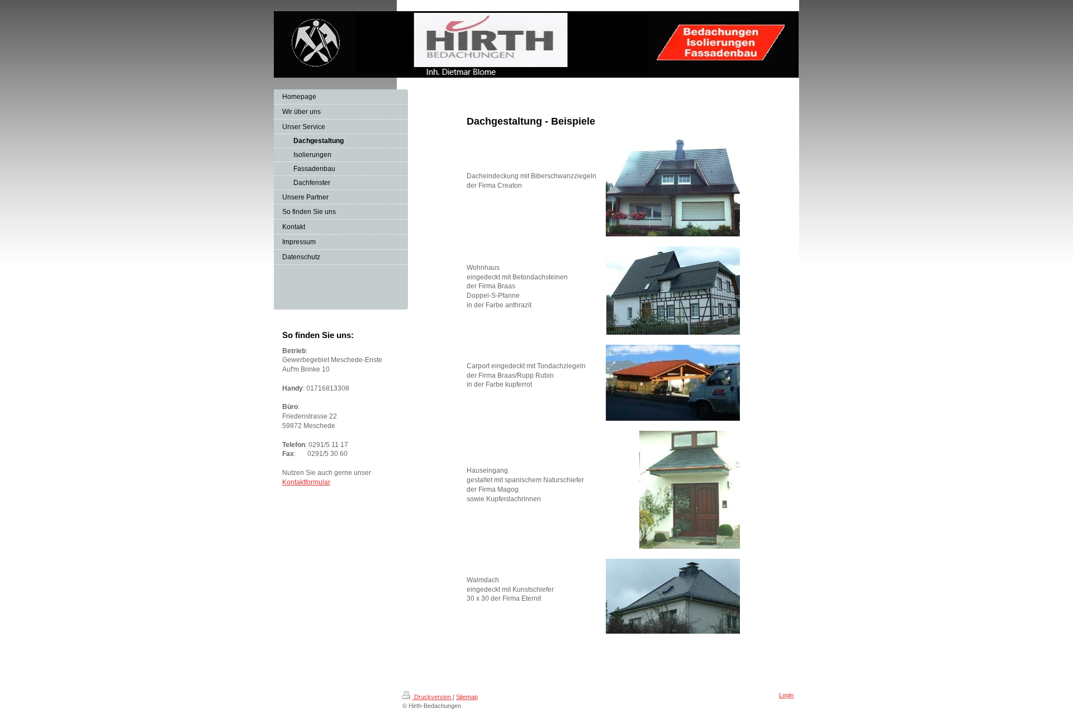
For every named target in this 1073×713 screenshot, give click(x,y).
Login (786, 695)
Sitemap (467, 696)
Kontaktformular (306, 482)
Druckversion (432, 696)
